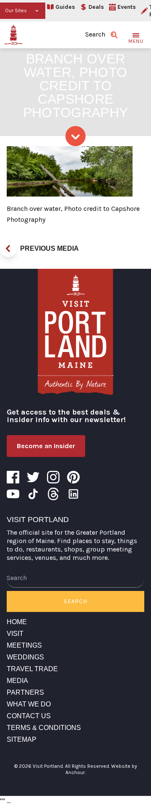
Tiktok (33, 494)
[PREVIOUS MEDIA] (8, 248)
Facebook (13, 477)
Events (126, 7)
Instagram (53, 477)
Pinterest (73, 477)
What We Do (29, 704)
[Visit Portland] (13, 34)
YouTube (13, 494)
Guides (65, 7)
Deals (96, 7)
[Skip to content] (75, 136)
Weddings (25, 657)
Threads (53, 494)
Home (17, 621)
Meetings (24, 645)
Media (17, 680)
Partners (25, 692)
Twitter (33, 477)
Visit (15, 633)
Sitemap (21, 739)
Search (75, 601)
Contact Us (29, 715)
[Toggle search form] (114, 35)
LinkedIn (73, 494)
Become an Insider (46, 446)
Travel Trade (32, 668)
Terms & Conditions (44, 727)
